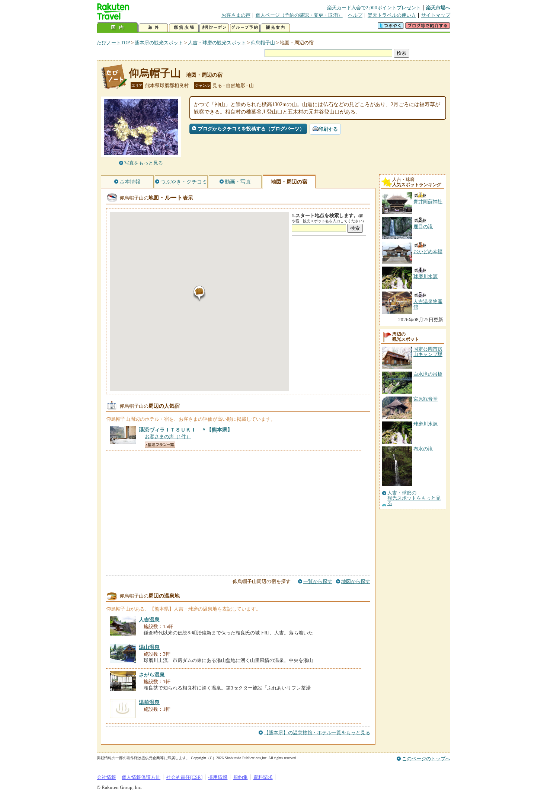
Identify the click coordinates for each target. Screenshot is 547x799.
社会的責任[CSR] (184, 777)
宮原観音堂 (425, 399)
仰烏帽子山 (263, 42)
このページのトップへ (426, 758)
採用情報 (217, 777)
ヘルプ (355, 15)
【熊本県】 (186, 430)
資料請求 (263, 777)
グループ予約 (245, 27)
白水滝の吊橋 (427, 374)
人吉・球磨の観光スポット (217, 42)
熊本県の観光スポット (159, 42)
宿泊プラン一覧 (160, 445)
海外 (153, 27)
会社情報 (106, 777)
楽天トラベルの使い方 (392, 15)
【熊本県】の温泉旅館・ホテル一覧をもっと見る (317, 732)
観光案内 (275, 27)
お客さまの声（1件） (168, 436)
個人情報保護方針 (141, 777)
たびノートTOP (113, 42)
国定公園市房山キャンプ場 (427, 351)
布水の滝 (423, 449)
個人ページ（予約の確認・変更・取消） (299, 15)
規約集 (240, 777)
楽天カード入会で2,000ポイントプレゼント (374, 7)
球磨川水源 (425, 424)
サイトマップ (435, 15)
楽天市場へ (438, 7)
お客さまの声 (235, 15)
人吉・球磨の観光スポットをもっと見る (414, 498)
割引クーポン (214, 27)
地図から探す (355, 581)
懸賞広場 (184, 27)
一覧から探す (317, 581)
